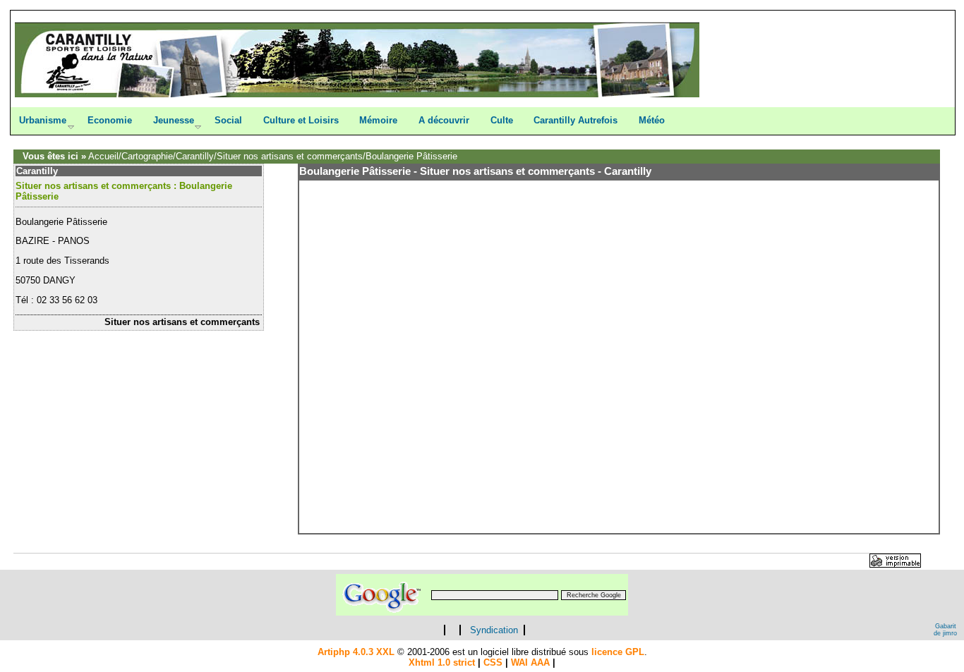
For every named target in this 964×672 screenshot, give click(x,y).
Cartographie (147, 156)
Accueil (103, 156)
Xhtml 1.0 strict (442, 662)
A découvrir (443, 120)
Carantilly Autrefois (575, 120)
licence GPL (617, 652)
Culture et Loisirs (301, 120)
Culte (501, 120)
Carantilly (195, 156)
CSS (492, 662)
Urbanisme (42, 120)
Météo (652, 120)
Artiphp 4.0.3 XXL (356, 652)
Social (228, 120)
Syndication (494, 630)
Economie (110, 120)
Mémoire (378, 120)
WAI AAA (530, 662)
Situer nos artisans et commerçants (290, 156)
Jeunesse (173, 120)
